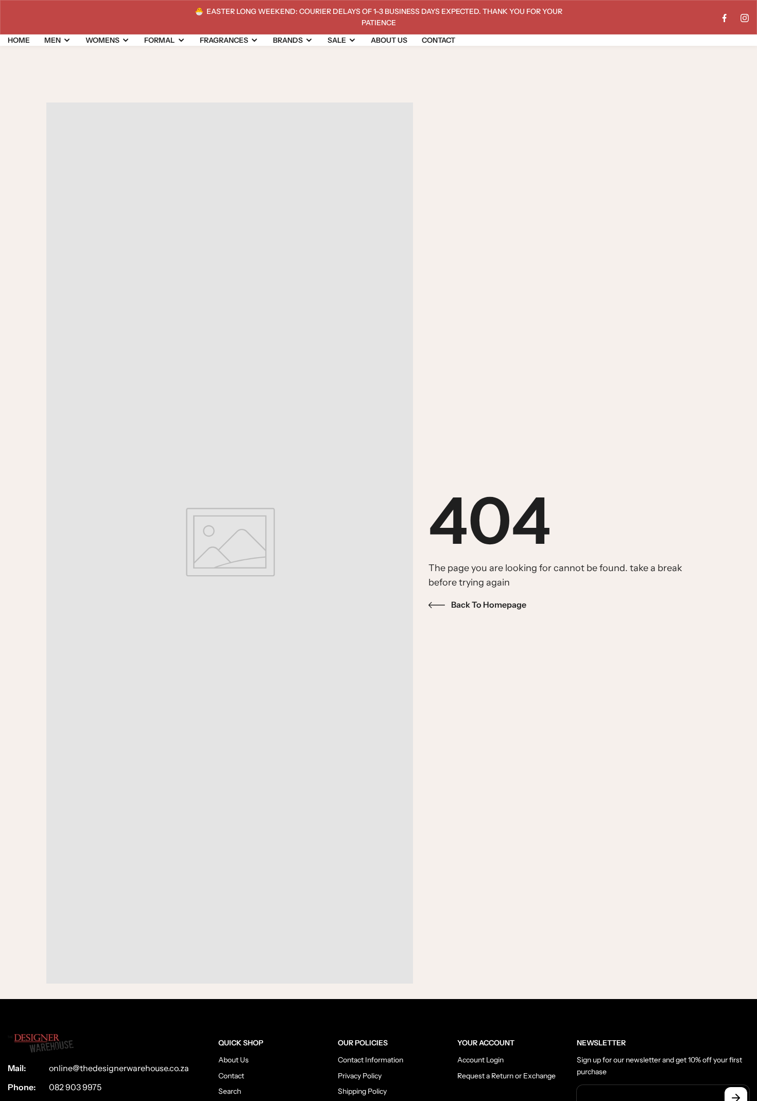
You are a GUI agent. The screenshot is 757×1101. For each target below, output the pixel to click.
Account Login (480, 1059)
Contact (231, 1075)
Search (229, 1090)
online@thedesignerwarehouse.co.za (119, 1068)
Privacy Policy (360, 1075)
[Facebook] (724, 18)
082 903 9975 (75, 1086)
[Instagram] (745, 18)
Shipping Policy (362, 1090)
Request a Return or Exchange (506, 1075)
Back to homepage (488, 604)
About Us (233, 1059)
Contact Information (370, 1059)
